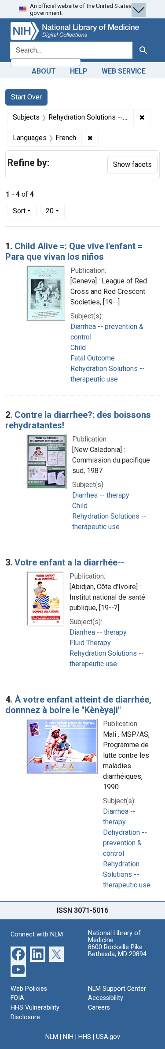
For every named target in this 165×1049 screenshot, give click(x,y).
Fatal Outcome (92, 358)
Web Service (124, 71)
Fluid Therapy (90, 643)
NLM (51, 1037)
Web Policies (29, 988)
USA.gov (108, 1037)
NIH (68, 1037)
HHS (84, 1037)
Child (78, 347)
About (44, 71)
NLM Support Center (117, 988)
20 (55, 210)
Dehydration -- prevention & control (125, 843)
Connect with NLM (37, 934)
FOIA (17, 998)
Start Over (26, 97)
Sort (19, 211)
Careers (99, 1007)
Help (79, 71)
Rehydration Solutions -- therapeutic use (126, 874)
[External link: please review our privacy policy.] (18, 953)
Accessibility (105, 998)
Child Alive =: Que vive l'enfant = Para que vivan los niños (74, 251)
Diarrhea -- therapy (100, 495)
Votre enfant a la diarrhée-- (70, 562)
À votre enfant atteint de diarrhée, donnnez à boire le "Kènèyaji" (78, 704)
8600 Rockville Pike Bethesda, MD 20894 (117, 950)
